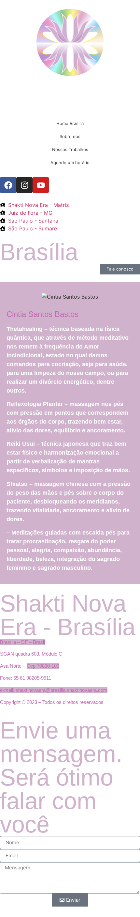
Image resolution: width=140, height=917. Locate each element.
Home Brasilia (70, 123)
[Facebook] (8, 185)
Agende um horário (70, 162)
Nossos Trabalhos (70, 149)
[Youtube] (41, 185)
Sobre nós (70, 136)
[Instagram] (24, 185)
